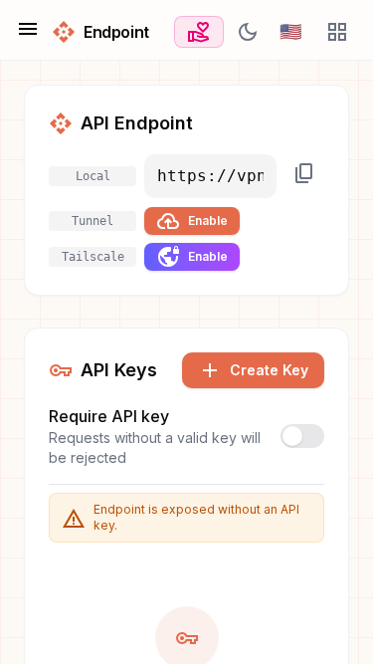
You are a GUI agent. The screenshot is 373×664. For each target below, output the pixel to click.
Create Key (253, 370)
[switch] (302, 436)
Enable (192, 221)
